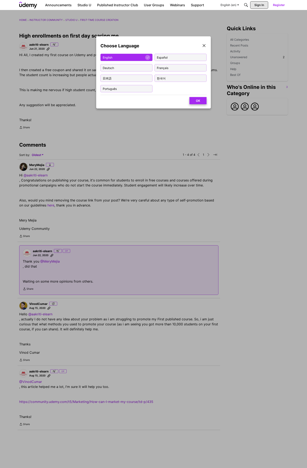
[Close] (204, 46)
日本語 (107, 78)
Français (162, 67)
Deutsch (108, 67)
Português (110, 88)
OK (198, 100)
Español (162, 57)
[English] (28, 5)
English (107, 57)
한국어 (161, 78)
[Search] (246, 5)
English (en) (228, 5)
